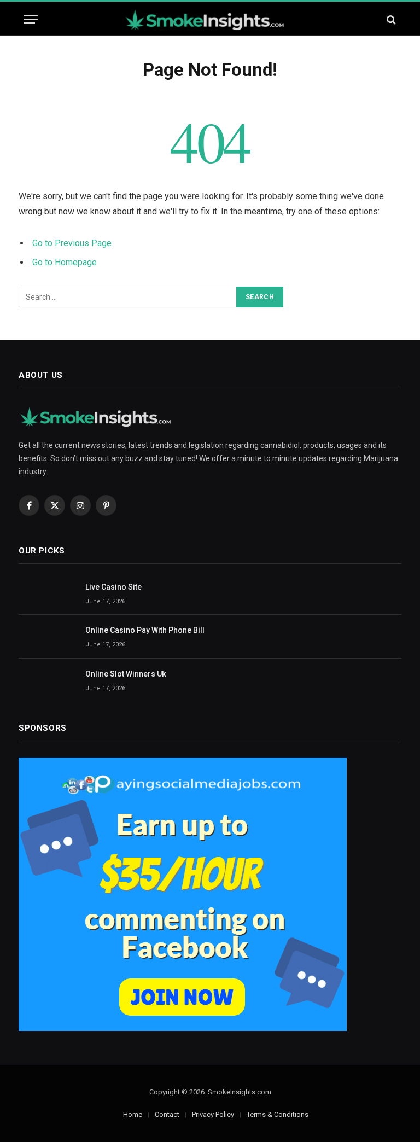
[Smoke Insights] (210, 19)
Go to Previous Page (72, 243)
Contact (167, 1114)
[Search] (390, 19)
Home (132, 1114)
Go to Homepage (64, 262)
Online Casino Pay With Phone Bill (145, 630)
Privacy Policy (213, 1114)
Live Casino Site (113, 586)
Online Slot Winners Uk (125, 673)
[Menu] (31, 19)
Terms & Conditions (277, 1114)
